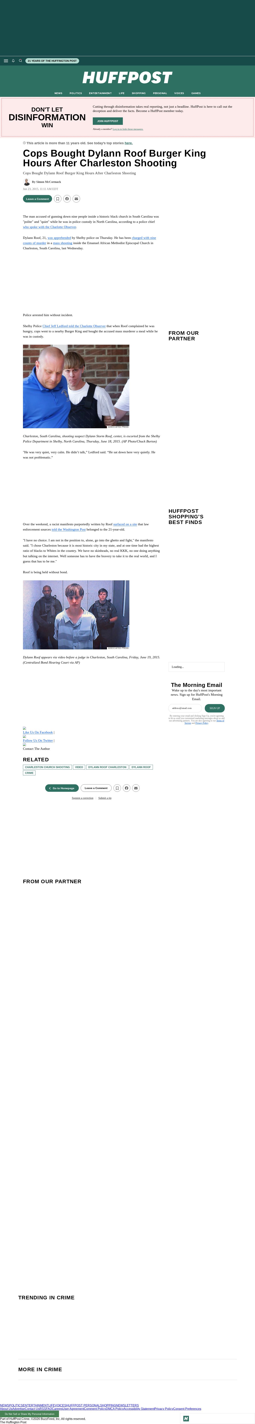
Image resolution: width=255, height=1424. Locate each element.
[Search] (20, 60)
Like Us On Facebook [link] (38, 732)
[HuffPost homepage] (48, 1402)
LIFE (122, 93)
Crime (29, 772)
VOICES (179, 93)
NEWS (58, 93)
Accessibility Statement (139, 1408)
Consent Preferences (187, 1408)
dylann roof (141, 767)
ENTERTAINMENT (100, 93)
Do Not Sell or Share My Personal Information (29, 1414)
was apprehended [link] (59, 238)
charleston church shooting (47, 767)
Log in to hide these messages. (128, 129)
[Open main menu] (6, 61)
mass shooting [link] (62, 243)
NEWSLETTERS (127, 1405)
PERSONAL (160, 93)
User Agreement (73, 1408)
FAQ (49, 1408)
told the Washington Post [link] (69, 529)
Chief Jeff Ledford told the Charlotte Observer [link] (74, 326)
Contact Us (32, 1408)
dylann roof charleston (107, 767)
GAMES (195, 93)
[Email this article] (76, 198)
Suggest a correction (82, 798)
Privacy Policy (201, 723)
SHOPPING (139, 93)
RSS (43, 1408)
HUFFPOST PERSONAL (83, 1405)
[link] (91, 728)
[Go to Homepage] (186, 1418)
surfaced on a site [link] (125, 524)
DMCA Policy (115, 1408)
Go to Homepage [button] (63, 788)
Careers (57, 1408)
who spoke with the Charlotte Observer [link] (49, 227)
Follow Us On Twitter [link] (38, 740)
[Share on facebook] (67, 198)
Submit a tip (104, 798)
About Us (6, 1408)
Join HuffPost (107, 121)
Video (79, 767)
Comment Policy (95, 1408)
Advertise (18, 1408)
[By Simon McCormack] (26, 182)
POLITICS (76, 93)
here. (129, 143)
